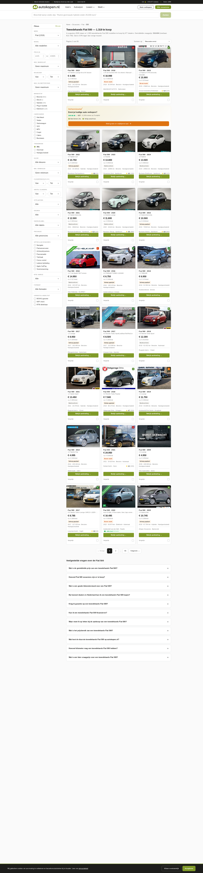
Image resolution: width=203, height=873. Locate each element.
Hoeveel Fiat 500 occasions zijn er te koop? (87, 577)
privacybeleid (83, 868)
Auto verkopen (146, 7)
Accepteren (189, 868)
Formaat (37, 285)
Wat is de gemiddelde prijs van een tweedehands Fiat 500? (93, 568)
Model (36, 41)
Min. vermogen (39, 168)
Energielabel (39, 221)
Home (68, 24)
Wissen (58, 26)
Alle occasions (163, 7)
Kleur (36, 158)
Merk (36, 31)
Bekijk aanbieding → (83, 94)
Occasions (76, 24)
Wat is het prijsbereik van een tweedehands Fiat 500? (91, 630)
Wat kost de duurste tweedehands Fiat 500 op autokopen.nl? (94, 639)
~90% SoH (112, 531)
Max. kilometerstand (42, 83)
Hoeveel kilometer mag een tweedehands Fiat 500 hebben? (93, 648)
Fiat (83, 24)
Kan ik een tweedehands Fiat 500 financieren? (88, 613)
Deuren (37, 210)
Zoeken (166, 15)
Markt (100, 7)
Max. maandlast (40, 62)
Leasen (89, 7)
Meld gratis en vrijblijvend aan (117, 124)
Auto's (68, 7)
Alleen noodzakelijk (171, 868)
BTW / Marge (38, 274)
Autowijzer (78, 7)
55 (125, 551)
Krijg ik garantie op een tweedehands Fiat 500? (88, 604)
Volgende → (135, 551)
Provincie (38, 231)
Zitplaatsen (38, 200)
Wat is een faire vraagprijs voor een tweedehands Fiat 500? (93, 657)
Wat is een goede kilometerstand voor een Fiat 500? (90, 586)
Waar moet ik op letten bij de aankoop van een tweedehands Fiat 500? (98, 622)
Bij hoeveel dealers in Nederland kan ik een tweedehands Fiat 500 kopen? (99, 595)
